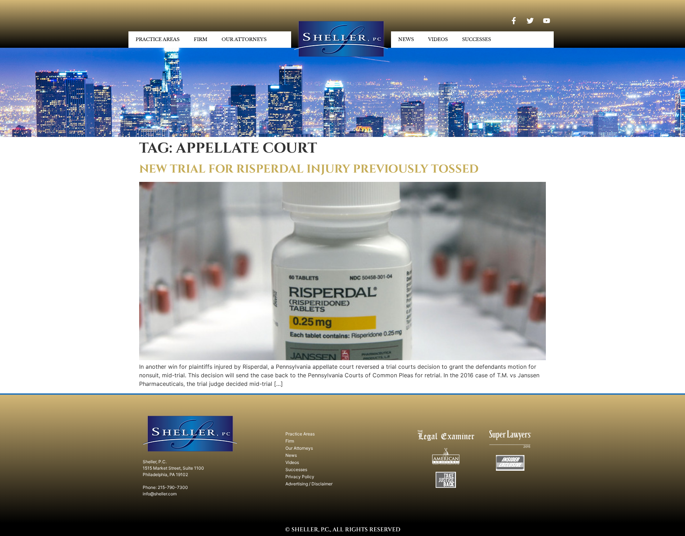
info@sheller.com (160, 493)
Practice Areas (157, 39)
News (406, 39)
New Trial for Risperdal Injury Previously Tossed (309, 169)
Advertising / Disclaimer (309, 483)
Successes (476, 39)
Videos (438, 39)
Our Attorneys (244, 39)
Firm (200, 39)
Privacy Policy (299, 476)
